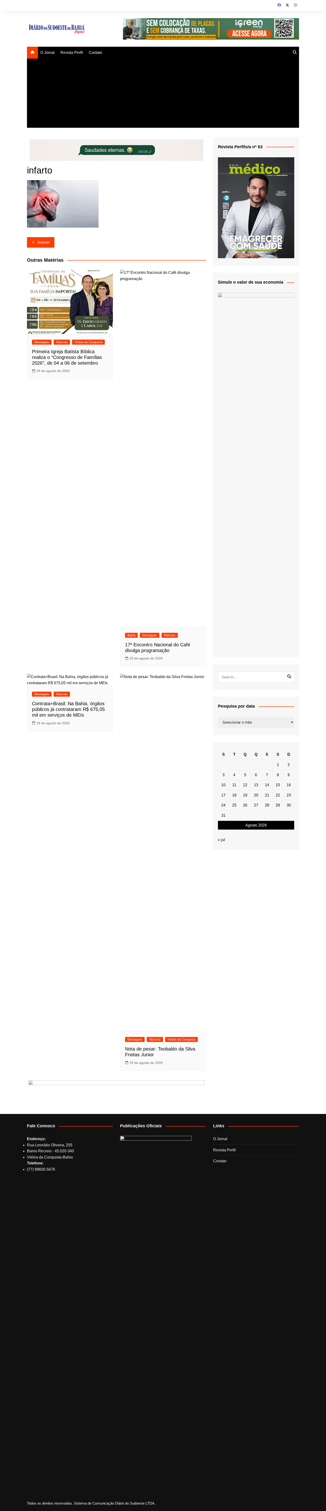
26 (245, 805)
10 (223, 785)
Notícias (62, 342)
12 (245, 785)
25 (234, 805)
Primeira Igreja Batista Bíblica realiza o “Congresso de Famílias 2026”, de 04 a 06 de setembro (67, 357)
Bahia (131, 635)
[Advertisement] (163, 94)
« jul (221, 840)
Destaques (41, 342)
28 (267, 805)
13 (256, 785)
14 (267, 785)
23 (289, 795)
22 (278, 795)
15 (278, 785)
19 (245, 795)
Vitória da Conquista (88, 342)
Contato (95, 53)
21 (267, 795)
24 (223, 805)
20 (256, 795)
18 (234, 795)
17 (223, 795)
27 (256, 805)
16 (289, 785)
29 (278, 805)
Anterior (43, 242)
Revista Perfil (71, 53)
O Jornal (47, 53)
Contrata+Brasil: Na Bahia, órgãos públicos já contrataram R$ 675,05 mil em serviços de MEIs (68, 709)
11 (234, 785)
